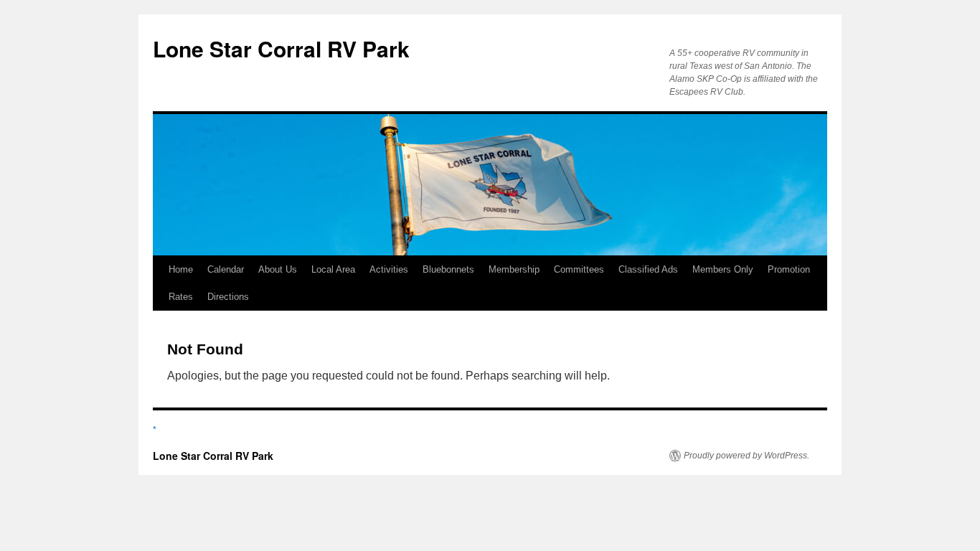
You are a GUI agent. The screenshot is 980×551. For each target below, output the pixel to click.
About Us (277, 269)
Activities (388, 269)
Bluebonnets (448, 269)
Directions (228, 296)
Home (181, 269)
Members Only (722, 269)
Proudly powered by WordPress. (746, 456)
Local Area (333, 269)
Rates (181, 296)
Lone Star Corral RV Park (281, 48)
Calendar (225, 269)
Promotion (789, 269)
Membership (514, 269)
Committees (579, 269)
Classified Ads (648, 269)
